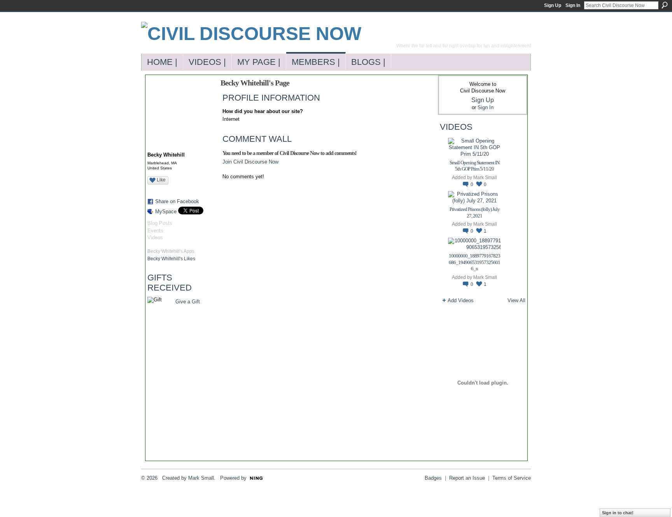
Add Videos (461, 300)
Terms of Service (511, 478)
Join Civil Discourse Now (250, 162)
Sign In (572, 5)
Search (665, 5)
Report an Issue (467, 478)
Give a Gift (187, 302)
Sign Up (552, 5)
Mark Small (485, 177)
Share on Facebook (177, 201)
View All (516, 300)
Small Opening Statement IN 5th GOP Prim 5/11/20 (474, 166)
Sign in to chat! (618, 512)
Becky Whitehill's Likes (171, 258)
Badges (433, 478)
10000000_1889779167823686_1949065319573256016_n (474, 262)
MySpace (166, 211)
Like (161, 180)
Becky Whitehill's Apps (170, 251)
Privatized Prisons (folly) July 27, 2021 (475, 212)
